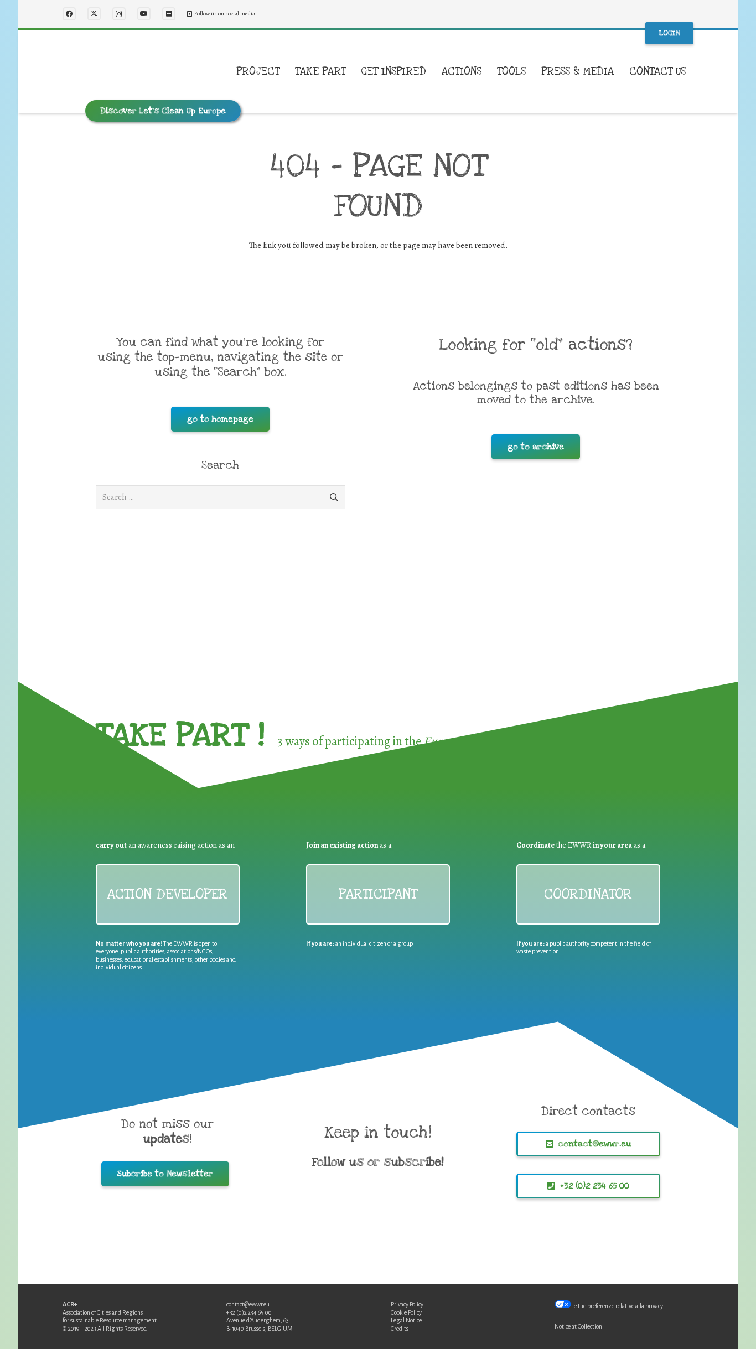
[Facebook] (69, 13)
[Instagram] (119, 13)
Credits (399, 1328)
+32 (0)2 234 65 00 (249, 1312)
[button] (286, 71)
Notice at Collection (578, 1326)
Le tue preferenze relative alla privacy (617, 1306)
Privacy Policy (407, 1304)
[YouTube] (144, 13)
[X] (94, 13)
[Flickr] (168, 13)
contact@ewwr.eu (248, 1304)
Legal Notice (406, 1320)
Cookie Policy (406, 1312)
